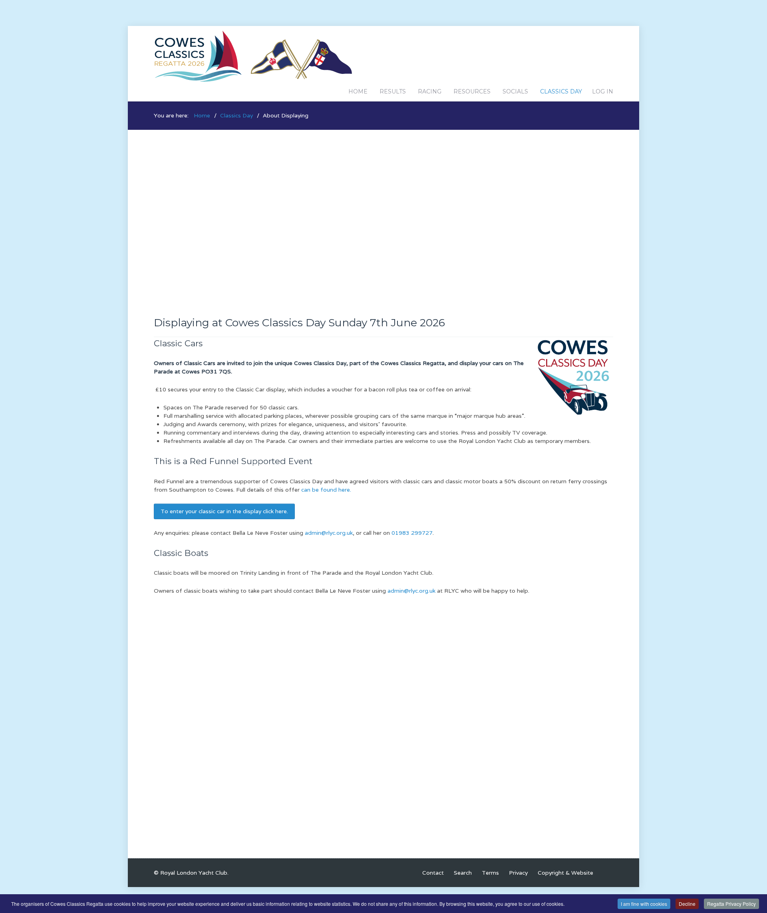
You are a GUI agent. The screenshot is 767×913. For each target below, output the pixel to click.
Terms (490, 872)
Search (463, 872)
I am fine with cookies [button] (644, 903)
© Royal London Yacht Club (190, 872)
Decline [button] (687, 903)
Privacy (518, 872)
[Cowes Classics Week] (254, 55)
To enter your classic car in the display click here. (224, 511)
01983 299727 (412, 532)
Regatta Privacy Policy (731, 903)
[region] (383, 209)
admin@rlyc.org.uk (329, 532)
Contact (433, 872)
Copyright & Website (565, 872)
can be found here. (326, 489)
